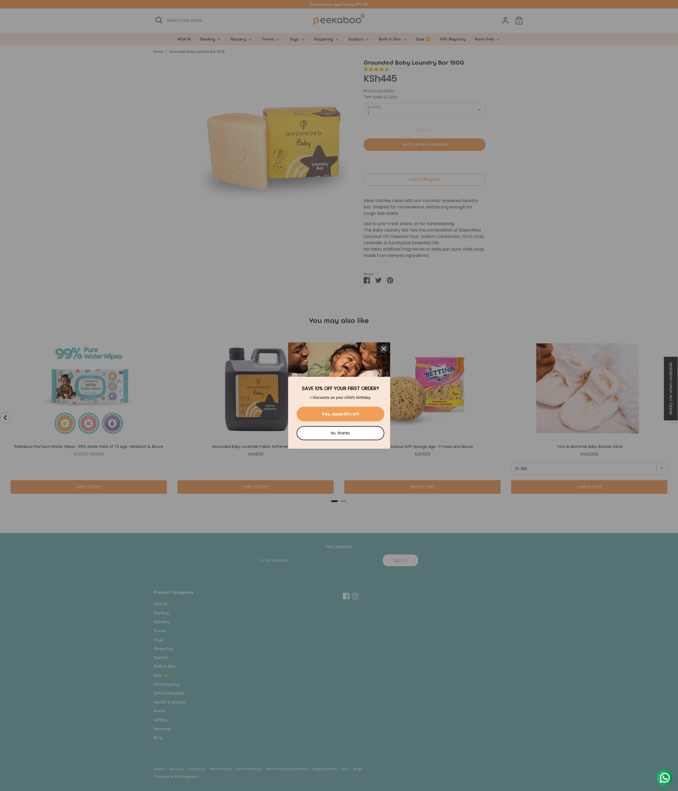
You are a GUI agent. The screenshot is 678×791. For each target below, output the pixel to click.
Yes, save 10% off (340, 414)
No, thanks (340, 433)
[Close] (383, 348)
